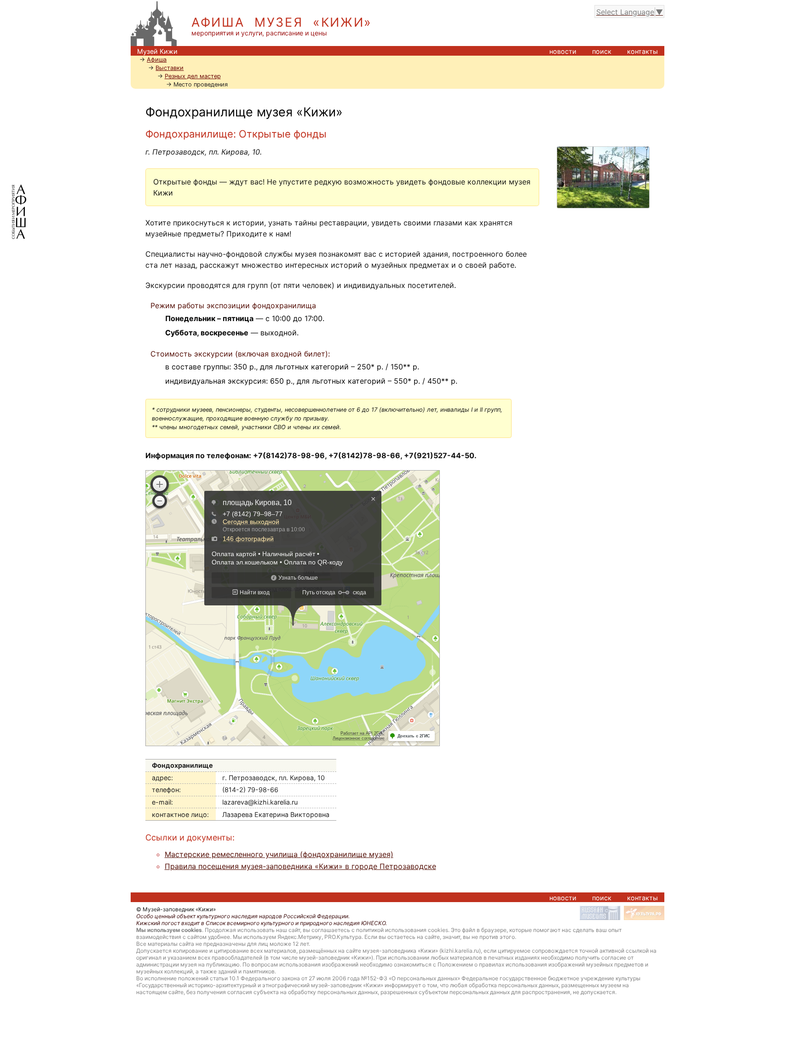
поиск (601, 51)
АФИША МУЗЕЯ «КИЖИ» (281, 22)
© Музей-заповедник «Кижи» (176, 909)
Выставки (170, 67)
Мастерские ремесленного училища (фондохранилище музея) (279, 854)
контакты (642, 51)
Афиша (157, 59)
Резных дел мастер (193, 76)
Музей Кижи (157, 51)
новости (562, 51)
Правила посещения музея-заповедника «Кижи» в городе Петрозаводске (300, 866)
